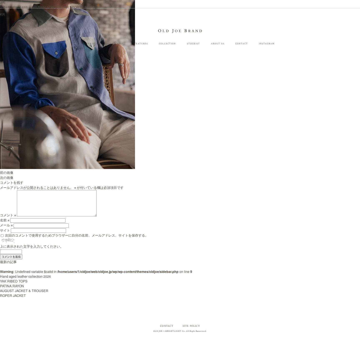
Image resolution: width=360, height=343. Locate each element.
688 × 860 (29, 7)
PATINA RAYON (12, 286)
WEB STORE (93, 43)
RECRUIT (118, 43)
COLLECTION (167, 43)
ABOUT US (217, 43)
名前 (4, 220)
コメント (8, 215)
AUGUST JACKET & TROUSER (24, 290)
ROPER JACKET (13, 295)
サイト (5, 230)
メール (6, 225)
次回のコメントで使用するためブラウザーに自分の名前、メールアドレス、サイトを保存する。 (76, 235)
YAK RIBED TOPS (14, 281)
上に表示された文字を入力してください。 (31, 246)
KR (2, 14)
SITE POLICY (191, 326)
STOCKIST (193, 43)
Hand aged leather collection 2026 (25, 276)
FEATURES (141, 43)
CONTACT (241, 43)
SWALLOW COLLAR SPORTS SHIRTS (67, 7)
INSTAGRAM (267, 43)
